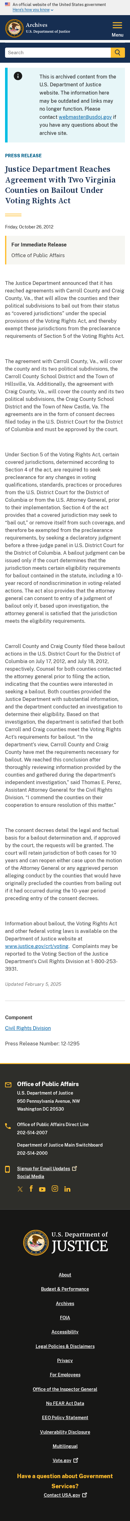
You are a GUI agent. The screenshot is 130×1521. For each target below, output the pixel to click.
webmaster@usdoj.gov (85, 117)
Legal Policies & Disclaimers (65, 1346)
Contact (62, 1495)
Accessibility (65, 1331)
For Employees (65, 1374)
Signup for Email (43, 1168)
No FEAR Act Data (65, 1403)
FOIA (65, 1317)
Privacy (65, 1360)
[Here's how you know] (65, 7)
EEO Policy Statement (65, 1417)
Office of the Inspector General (65, 1389)
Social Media (30, 1176)
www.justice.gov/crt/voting (36, 946)
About (65, 1274)
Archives (65, 1303)
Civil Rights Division (28, 1028)
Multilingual (65, 1446)
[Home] (38, 36)
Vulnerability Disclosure (65, 1432)
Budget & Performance (65, 1289)
